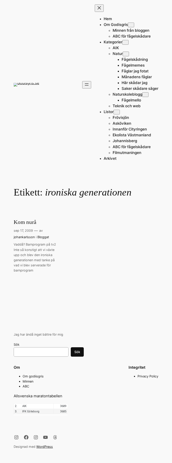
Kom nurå (25, 222)
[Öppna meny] (86, 84)
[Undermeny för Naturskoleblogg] (145, 94)
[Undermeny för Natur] (126, 54)
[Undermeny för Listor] (117, 112)
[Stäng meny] (99, 8)
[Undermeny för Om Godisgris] (131, 25)
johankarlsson (24, 237)
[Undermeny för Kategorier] (125, 42)
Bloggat (43, 237)
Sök (16, 344)
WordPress (44, 446)
